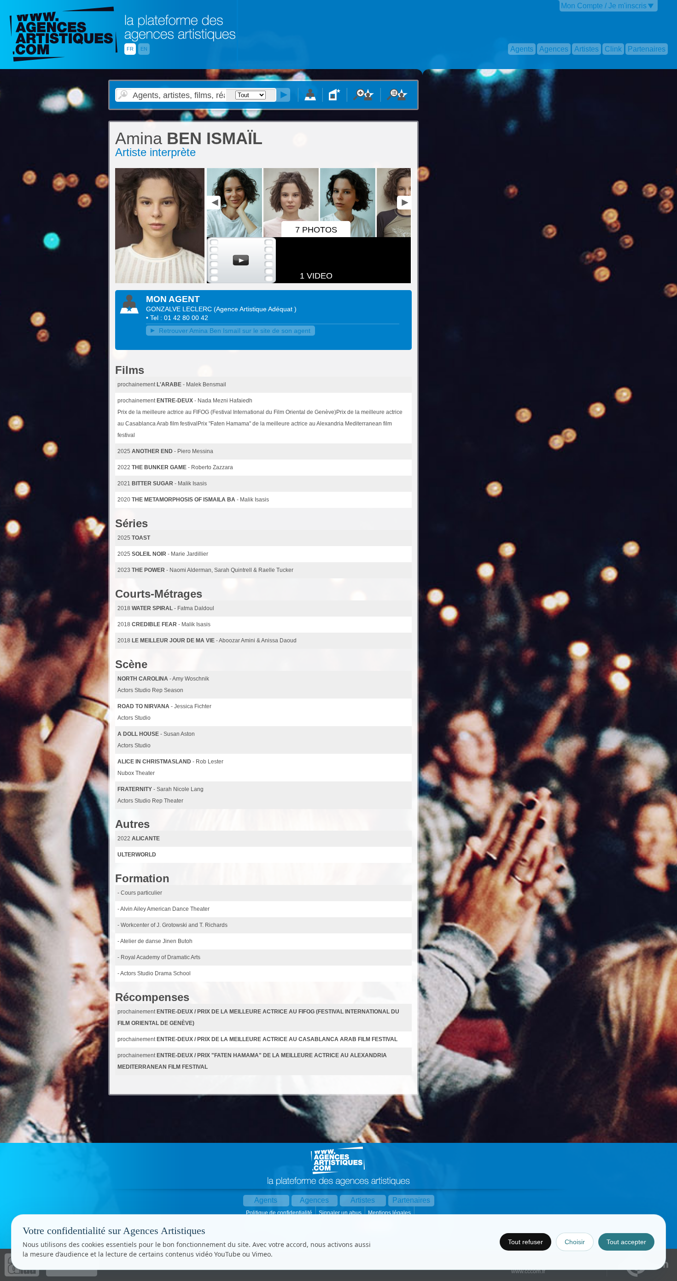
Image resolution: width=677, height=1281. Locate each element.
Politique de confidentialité (280, 1213)
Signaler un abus (341, 1213)
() (255, 309)
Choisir (575, 1242)
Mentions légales (390, 1213)
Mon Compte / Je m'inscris (604, 6)
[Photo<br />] (159, 281)
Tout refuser (525, 1242)
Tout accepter (626, 1242)
